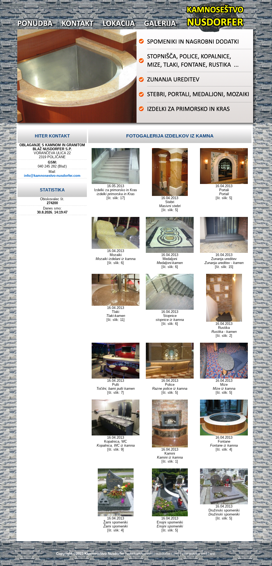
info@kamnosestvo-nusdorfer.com (52, 176)
